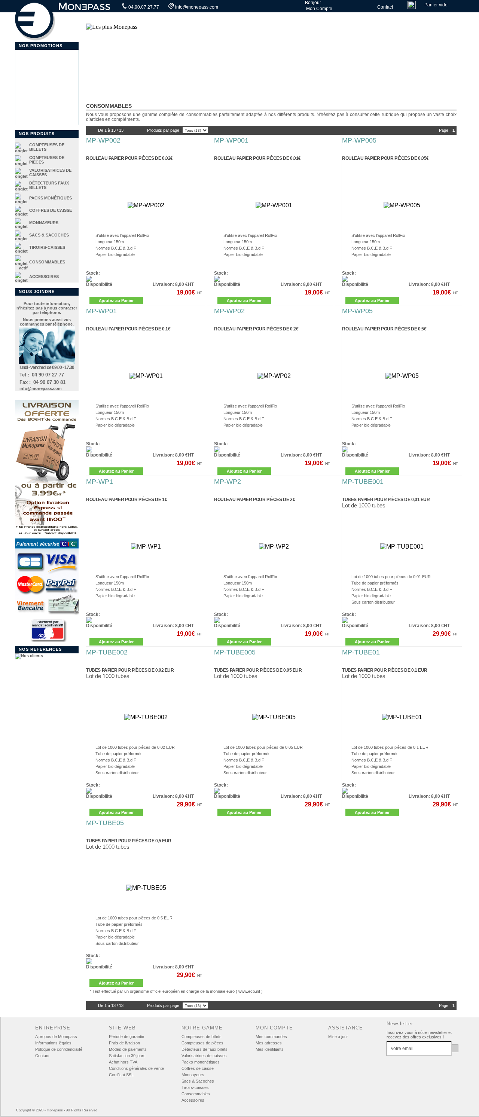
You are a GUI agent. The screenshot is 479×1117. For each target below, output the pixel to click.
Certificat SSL (121, 1074)
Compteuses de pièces (202, 1043)
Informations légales (53, 1043)
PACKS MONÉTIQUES (50, 198)
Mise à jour (338, 1036)
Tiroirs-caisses (195, 1087)
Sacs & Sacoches (197, 1081)
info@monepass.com (196, 7)
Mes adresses (269, 1043)
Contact (384, 7)
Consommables (195, 1094)
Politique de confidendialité (58, 1049)
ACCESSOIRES (44, 276)
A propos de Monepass (56, 1036)
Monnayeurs (192, 1074)
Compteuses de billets (201, 1036)
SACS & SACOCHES (49, 235)
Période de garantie (126, 1036)
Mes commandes (271, 1036)
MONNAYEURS (43, 222)
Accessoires (192, 1100)
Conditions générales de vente (136, 1068)
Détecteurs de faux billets (204, 1049)
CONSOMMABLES (47, 262)
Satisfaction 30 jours (127, 1055)
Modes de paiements (128, 1049)
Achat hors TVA (123, 1062)
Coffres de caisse (197, 1068)
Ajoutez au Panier (116, 300)
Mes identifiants (270, 1049)
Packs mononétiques (200, 1062)
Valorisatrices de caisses (204, 1055)
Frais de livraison (124, 1043)
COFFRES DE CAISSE (50, 210)
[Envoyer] (455, 1048)
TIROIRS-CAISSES (47, 247)
